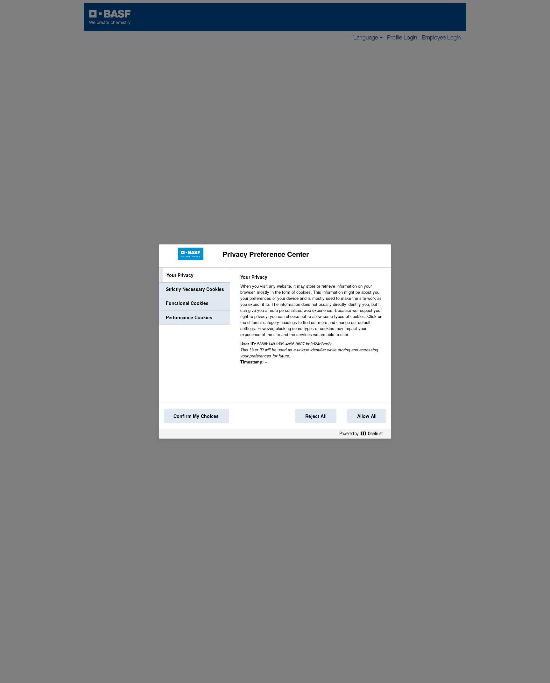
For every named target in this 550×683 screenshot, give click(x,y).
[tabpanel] (313, 323)
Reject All (315, 416)
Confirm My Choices (196, 416)
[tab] (194, 275)
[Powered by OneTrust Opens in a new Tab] (363, 435)
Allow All (367, 416)
